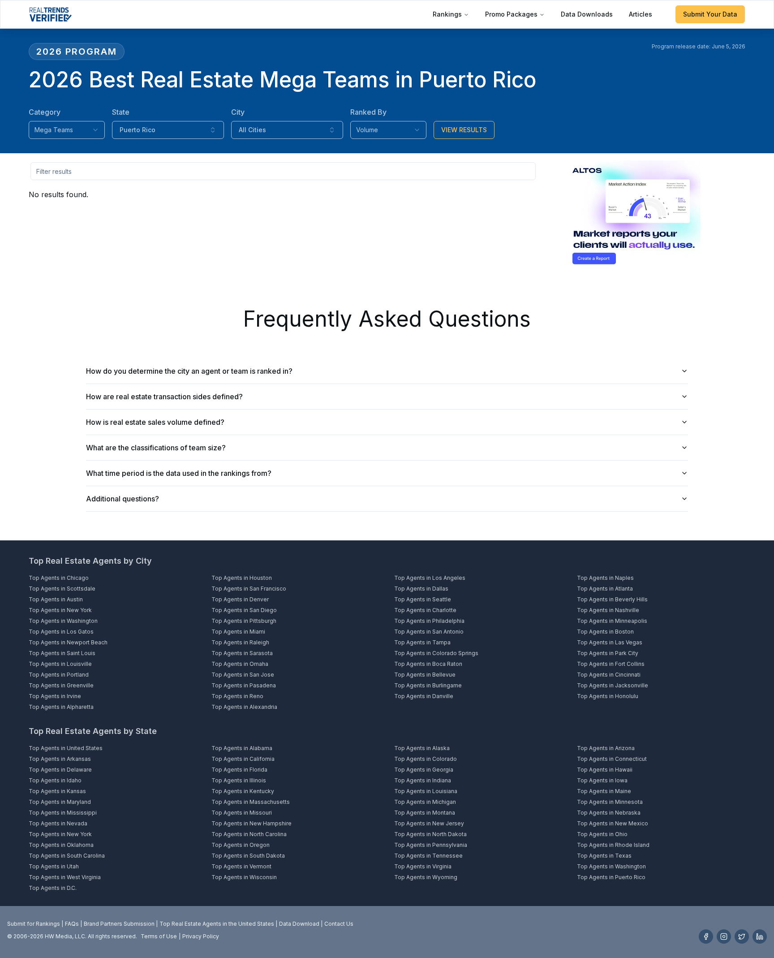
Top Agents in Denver (240, 599)
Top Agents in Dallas (421, 588)
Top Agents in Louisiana (425, 791)
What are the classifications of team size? (156, 447)
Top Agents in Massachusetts (250, 801)
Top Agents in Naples (605, 577)
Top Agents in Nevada (58, 823)
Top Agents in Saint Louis (62, 653)
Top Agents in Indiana (422, 780)
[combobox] (67, 130)
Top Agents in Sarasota (242, 653)
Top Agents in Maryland (60, 801)
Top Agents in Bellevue (425, 674)
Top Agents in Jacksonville (612, 685)
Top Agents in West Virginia (65, 877)
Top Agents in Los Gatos (61, 631)
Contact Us (338, 923)
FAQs (72, 923)
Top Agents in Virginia (423, 866)
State (120, 112)
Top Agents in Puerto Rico (611, 877)
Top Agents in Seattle (422, 599)
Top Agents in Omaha (239, 663)
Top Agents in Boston (605, 631)
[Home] (50, 14)
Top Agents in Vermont (241, 866)
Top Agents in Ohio (602, 834)
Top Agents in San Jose (242, 674)
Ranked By (368, 112)
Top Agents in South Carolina (67, 855)
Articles (640, 14)
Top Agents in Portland (59, 674)
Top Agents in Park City (607, 653)
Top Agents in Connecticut (612, 758)
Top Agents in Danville (423, 696)
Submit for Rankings (33, 923)
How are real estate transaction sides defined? (164, 396)
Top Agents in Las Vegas (609, 642)
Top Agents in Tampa (422, 642)
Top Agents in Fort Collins (611, 663)
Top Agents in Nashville (608, 610)
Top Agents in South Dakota (248, 855)
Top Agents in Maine (604, 791)
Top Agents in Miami (238, 631)
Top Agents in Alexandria (244, 706)
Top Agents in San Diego (244, 610)
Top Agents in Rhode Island (613, 844)
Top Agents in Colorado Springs (436, 653)
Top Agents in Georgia (423, 769)
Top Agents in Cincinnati (609, 674)
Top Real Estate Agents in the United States (216, 923)
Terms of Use (159, 936)
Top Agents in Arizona (606, 748)
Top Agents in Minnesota (610, 801)
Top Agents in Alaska (422, 748)
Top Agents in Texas (604, 855)
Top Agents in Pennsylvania (430, 844)
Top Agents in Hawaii (604, 769)
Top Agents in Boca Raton (428, 663)
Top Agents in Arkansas (60, 758)
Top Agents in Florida (239, 769)
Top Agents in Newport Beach (68, 642)
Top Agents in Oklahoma (61, 844)
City (238, 112)
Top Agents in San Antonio (429, 631)
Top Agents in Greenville (61, 685)
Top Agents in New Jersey (429, 823)
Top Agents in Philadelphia (429, 620)
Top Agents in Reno (237, 696)
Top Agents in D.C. (53, 888)
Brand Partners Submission (119, 923)
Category (44, 112)
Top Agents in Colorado (425, 758)
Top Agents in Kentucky (242, 791)
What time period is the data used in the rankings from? (178, 473)
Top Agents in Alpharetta (61, 706)
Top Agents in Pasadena (243, 685)
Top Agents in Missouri (241, 812)
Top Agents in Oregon (240, 844)
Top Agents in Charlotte (425, 610)
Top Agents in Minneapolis (612, 620)
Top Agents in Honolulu (607, 696)
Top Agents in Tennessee (428, 855)
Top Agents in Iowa (602, 780)
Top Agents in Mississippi (63, 812)
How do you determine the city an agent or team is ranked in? (189, 371)
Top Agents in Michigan (425, 801)
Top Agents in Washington (63, 620)
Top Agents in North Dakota (430, 834)
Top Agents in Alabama (241, 748)
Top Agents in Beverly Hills (612, 599)
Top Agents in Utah (54, 866)
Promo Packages (511, 14)
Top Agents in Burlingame (428, 685)
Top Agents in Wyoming (425, 877)
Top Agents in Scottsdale (62, 588)
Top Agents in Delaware (60, 769)
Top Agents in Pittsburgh (243, 620)
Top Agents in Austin (56, 599)
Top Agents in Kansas (57, 791)
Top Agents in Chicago (59, 577)
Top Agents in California (243, 758)
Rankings (447, 14)
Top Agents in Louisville (60, 663)
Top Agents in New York (60, 610)
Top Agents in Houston (241, 577)
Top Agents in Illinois (238, 780)
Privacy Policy (200, 936)
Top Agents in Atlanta (605, 588)
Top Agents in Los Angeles (429, 577)
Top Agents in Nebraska (609, 812)
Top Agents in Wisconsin (244, 877)
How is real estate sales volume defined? (155, 422)
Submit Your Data (710, 14)
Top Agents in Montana (424, 812)
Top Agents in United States (66, 748)
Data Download (299, 923)
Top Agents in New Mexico (612, 823)
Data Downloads (587, 14)
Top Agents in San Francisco (248, 588)
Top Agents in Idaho (55, 780)
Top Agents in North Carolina (249, 834)
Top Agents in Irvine (55, 696)
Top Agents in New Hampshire (251, 823)
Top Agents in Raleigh (240, 642)
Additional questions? (122, 498)
